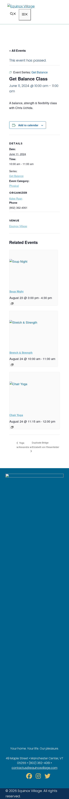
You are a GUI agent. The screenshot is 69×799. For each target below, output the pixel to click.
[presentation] (33, 268)
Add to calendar (28, 125)
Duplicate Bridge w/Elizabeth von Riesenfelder (44, 445)
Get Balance (16, 176)
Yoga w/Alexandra (23, 445)
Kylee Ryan (15, 198)
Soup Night (16, 291)
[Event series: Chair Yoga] (12, 427)
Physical (14, 186)
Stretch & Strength (21, 352)
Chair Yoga (16, 415)
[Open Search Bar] (13, 14)
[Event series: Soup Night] (12, 303)
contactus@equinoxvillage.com (34, 768)
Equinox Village (18, 226)
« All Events (17, 50)
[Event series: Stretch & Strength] (12, 365)
